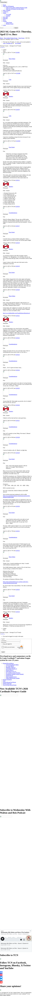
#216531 (17, 531)
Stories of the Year (7, 683)
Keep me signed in (7, 644)
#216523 (17, 354)
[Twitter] (16, 979)
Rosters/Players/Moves (8, 663)
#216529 (17, 452)
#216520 (17, 289)
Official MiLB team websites (13, 678)
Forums (5, 21)
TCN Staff (8, 14)
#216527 (17, 420)
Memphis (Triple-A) (10, 667)
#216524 (17, 370)
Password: (3, 642)
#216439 (17, 90)
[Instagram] (16, 975)
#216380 (18, 73)
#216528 (17, 437)
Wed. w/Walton (6, 10)
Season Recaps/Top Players (9, 682)
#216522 (17, 338)
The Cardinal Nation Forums (10, 38)
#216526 (17, 405)
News (4, 19)
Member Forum (9, 23)
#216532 (17, 550)
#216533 (17, 589)
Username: (4, 640)
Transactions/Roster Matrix (12, 664)
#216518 (17, 242)
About (4, 13)
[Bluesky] (16, 977)
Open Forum (9, 22)
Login (4, 25)
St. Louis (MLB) (10, 666)
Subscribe (5, 18)
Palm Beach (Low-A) (11, 671)
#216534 (17, 611)
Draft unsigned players (11, 676)
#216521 (17, 315)
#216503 (18, 141)
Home (4, 5)
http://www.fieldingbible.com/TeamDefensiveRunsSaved (16, 313)
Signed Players (9, 675)
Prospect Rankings (7, 679)
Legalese (8, 15)
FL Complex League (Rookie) (13, 672)
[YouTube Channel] (16, 982)
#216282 (17, 52)
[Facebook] (16, 972)
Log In (3, 652)
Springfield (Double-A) (11, 668)
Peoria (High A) (9, 670)
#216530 (17, 506)
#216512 (17, 180)
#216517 (17, 226)
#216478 (17, 109)
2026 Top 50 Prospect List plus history (15, 9)
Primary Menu (4, 2)
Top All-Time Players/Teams (9, 685)
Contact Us (5, 11)
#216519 (17, 266)
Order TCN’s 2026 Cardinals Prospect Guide (16, 7)
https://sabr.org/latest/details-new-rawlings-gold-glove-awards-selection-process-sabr (15, 582)
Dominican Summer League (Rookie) (15, 674)
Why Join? (5, 17)
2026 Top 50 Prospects (8, 6)
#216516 (17, 206)
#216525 (17, 388)
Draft (4, 681)
